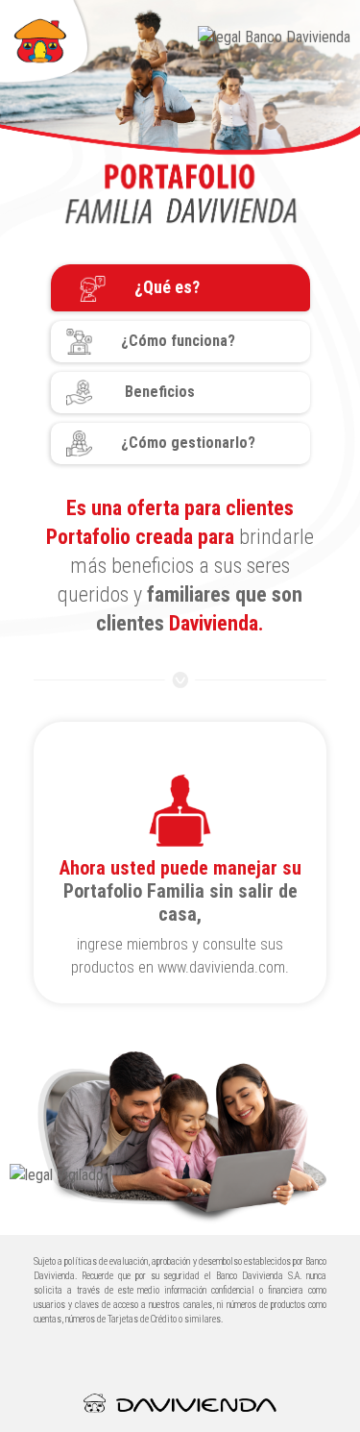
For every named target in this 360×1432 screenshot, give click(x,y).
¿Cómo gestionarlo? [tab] (188, 442)
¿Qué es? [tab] (167, 287)
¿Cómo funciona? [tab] (178, 341)
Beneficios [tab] (158, 392)
